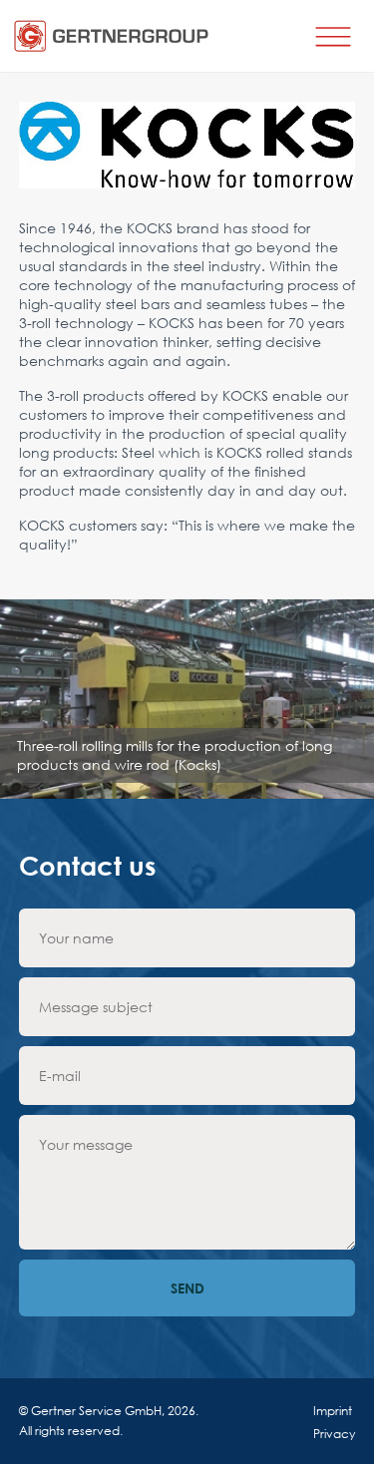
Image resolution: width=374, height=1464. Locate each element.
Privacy (334, 1433)
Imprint (332, 1410)
